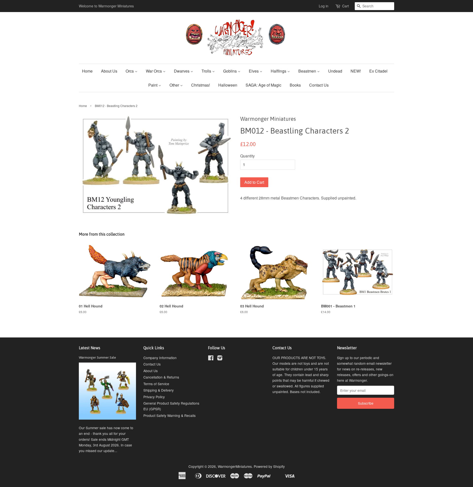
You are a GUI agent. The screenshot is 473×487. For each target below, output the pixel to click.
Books (295, 85)
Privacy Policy (154, 396)
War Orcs (154, 71)
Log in (323, 5)
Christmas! (200, 85)
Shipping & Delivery (158, 390)
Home (87, 71)
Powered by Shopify (269, 466)
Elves (254, 71)
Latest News (89, 348)
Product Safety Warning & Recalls (169, 415)
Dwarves (182, 71)
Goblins (230, 71)
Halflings (279, 71)
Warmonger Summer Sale (97, 357)
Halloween (227, 85)
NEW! (356, 71)
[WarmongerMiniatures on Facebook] (211, 358)
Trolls (207, 71)
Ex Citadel (378, 71)
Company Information (160, 357)
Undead (335, 71)
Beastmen (307, 71)
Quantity (247, 156)
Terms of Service (156, 383)
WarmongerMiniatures (235, 466)
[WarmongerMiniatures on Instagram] (219, 358)
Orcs (130, 71)
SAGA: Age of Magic (263, 85)
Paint (153, 85)
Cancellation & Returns (161, 377)
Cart (345, 5)
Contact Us (319, 85)
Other (174, 85)
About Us (109, 71)
